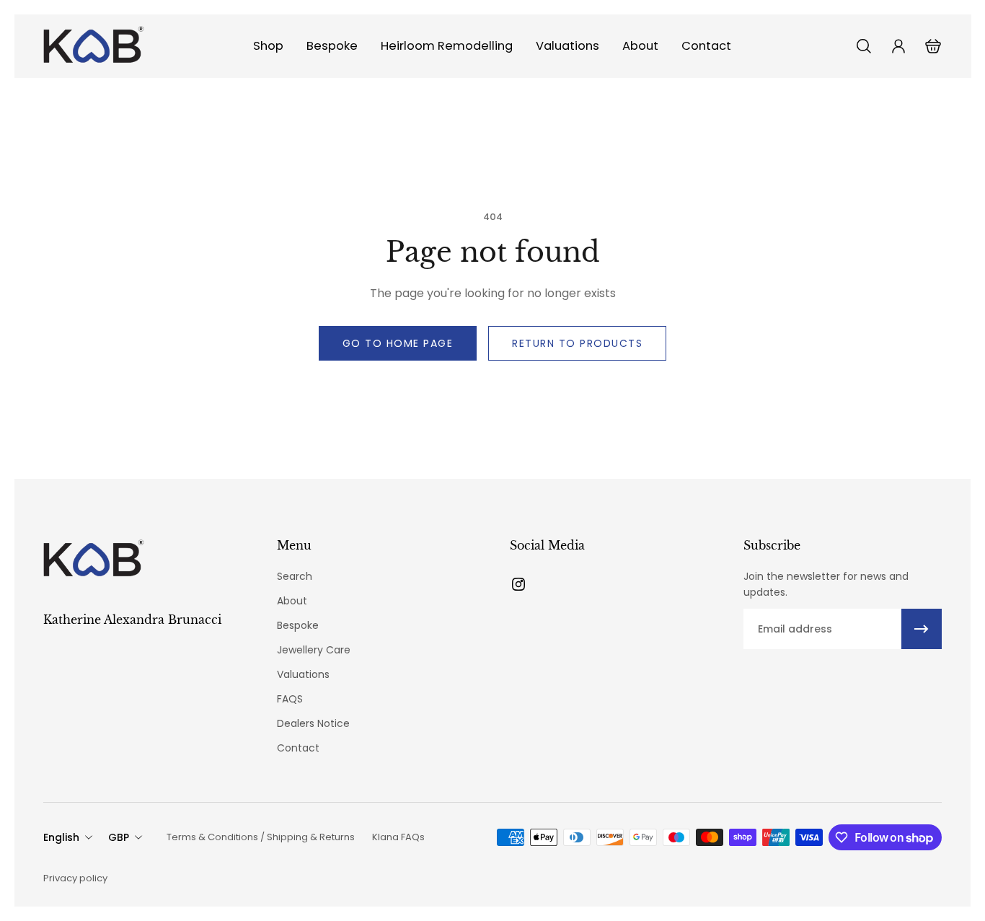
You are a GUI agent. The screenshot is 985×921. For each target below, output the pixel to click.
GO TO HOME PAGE (398, 343)
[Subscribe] (921, 629)
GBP (118, 837)
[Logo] (93, 46)
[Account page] (898, 46)
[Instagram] (518, 584)
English (61, 837)
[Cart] (933, 46)
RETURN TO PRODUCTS (577, 343)
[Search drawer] (864, 46)
